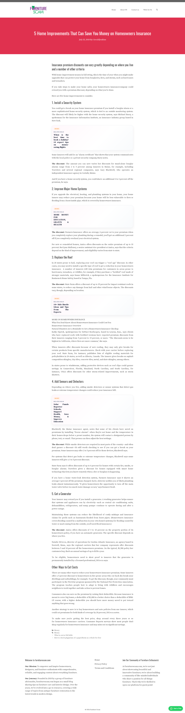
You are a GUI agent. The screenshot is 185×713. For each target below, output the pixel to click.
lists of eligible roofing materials (113, 353)
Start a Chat (177, 708)
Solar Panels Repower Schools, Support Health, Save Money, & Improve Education (61, 413)
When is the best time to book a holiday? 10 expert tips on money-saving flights (61, 141)
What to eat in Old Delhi (63, 635)
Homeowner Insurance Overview (66, 325)
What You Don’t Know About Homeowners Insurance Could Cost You (81, 322)
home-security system (80, 111)
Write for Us (147, 10)
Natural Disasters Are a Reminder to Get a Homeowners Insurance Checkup (85, 329)
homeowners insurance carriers (70, 621)
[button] (157, 9)
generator (96, 499)
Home (114, 10)
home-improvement (65, 75)
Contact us (135, 10)
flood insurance (103, 524)
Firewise (72, 582)
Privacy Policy (101, 664)
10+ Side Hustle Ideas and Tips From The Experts (61, 308)
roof (92, 263)
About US (123, 10)
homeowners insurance (108, 87)
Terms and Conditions (104, 668)
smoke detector (94, 387)
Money (57, 630)
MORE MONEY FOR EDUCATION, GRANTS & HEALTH (61, 220)
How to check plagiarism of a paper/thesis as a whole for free (77, 638)
